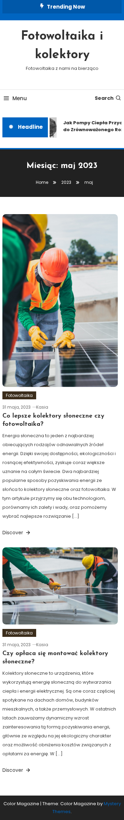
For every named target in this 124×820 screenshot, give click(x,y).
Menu (19, 98)
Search (104, 98)
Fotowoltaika (19, 395)
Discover (13, 532)
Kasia (42, 407)
